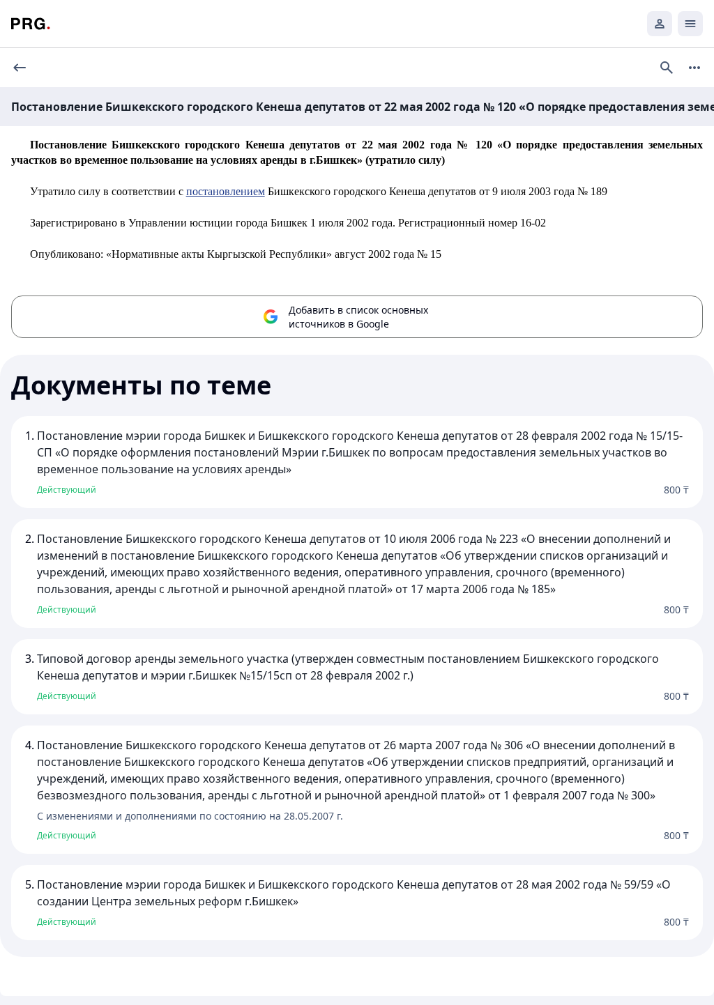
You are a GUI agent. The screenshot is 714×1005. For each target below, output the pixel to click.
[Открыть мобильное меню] (690, 23)
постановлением (225, 191)
